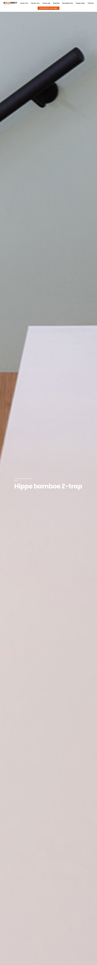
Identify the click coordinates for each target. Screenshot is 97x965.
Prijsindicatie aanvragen (48, 8)
